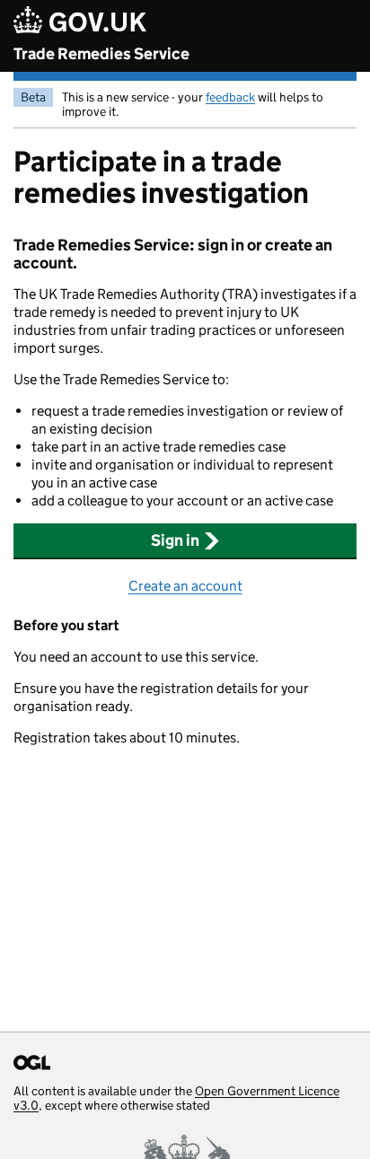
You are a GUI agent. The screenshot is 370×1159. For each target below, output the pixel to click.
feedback (230, 97)
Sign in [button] (175, 540)
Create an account (185, 585)
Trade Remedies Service (101, 54)
